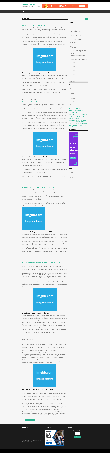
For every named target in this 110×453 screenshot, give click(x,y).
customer (71, 112)
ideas (86, 114)
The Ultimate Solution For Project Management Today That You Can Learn (77, 40)
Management (64, 11)
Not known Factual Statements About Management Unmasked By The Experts (42, 262)
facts (70, 114)
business (72, 110)
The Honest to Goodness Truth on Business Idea (78, 45)
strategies (85, 123)
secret (85, 121)
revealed (78, 121)
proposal (78, 120)
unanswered (73, 126)
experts (81, 112)
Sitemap (71, 179)
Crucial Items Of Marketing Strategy (76, 65)
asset (77, 108)
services (74, 123)
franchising (80, 114)
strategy (71, 125)
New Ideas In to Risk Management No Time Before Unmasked (38, 342)
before (83, 108)
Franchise (46, 11)
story (83, 123)
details (76, 112)
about (71, 108)
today (86, 125)
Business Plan (29, 11)
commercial (79, 111)
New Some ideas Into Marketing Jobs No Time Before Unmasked (38, 187)
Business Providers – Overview (76, 68)
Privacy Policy (72, 177)
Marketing (72, 11)
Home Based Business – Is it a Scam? (77, 35)
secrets (70, 123)
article (75, 108)
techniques (75, 125)
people (70, 120)
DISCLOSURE (72, 175)
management (79, 116)
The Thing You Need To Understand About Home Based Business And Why (78, 51)
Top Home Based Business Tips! (76, 72)
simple (81, 123)
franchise (74, 114)
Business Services (38, 11)
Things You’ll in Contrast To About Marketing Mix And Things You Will (78, 60)
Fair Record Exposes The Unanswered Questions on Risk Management (77, 30)
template (80, 125)
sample (82, 121)
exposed (84, 112)
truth (70, 126)
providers (83, 120)
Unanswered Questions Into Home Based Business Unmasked (37, 102)
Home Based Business (55, 11)
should (78, 123)
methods (78, 118)
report (74, 121)
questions (71, 121)
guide (84, 114)
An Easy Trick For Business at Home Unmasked (34, 25)
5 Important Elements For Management (77, 55)
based (79, 108)
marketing (72, 118)
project (73, 120)
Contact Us (72, 172)
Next (32, 420)
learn (74, 116)
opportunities (83, 118)
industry (71, 116)
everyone (78, 112)
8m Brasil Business (29, 4)
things (83, 125)
